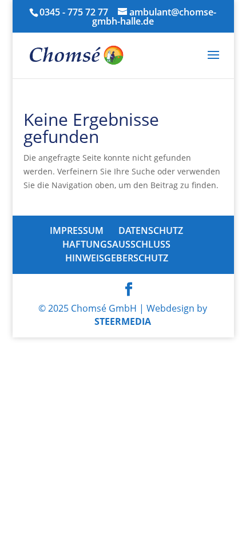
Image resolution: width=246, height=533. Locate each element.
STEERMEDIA (122, 321)
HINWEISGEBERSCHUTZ (116, 258)
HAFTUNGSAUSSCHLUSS (116, 244)
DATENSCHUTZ (150, 230)
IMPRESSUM (77, 230)
